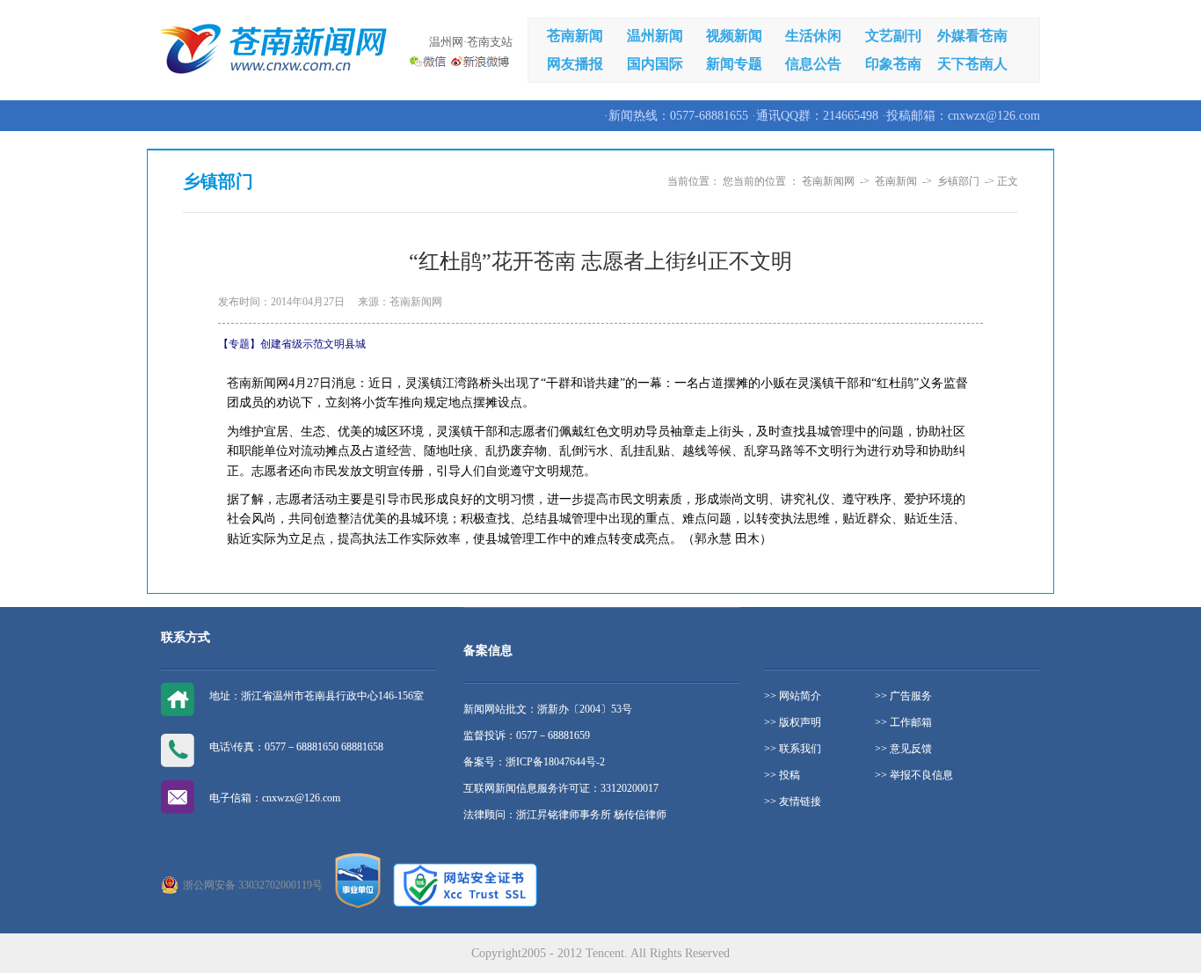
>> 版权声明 (792, 722)
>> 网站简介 (792, 696)
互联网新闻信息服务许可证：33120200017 (561, 788)
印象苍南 (893, 63)
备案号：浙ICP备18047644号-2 (534, 762)
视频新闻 (734, 35)
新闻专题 (734, 63)
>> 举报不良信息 (914, 775)
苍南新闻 (575, 35)
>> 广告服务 (903, 696)
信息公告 (813, 63)
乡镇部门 (958, 181)
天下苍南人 (972, 63)
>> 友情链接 (792, 801)
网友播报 (575, 63)
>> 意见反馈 (903, 749)
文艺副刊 (893, 35)
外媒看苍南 (972, 35)
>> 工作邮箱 (903, 722)
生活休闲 (813, 35)
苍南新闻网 (828, 181)
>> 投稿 (782, 775)
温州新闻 (655, 35)
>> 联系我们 (792, 749)
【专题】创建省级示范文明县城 (292, 344)
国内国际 (655, 63)
